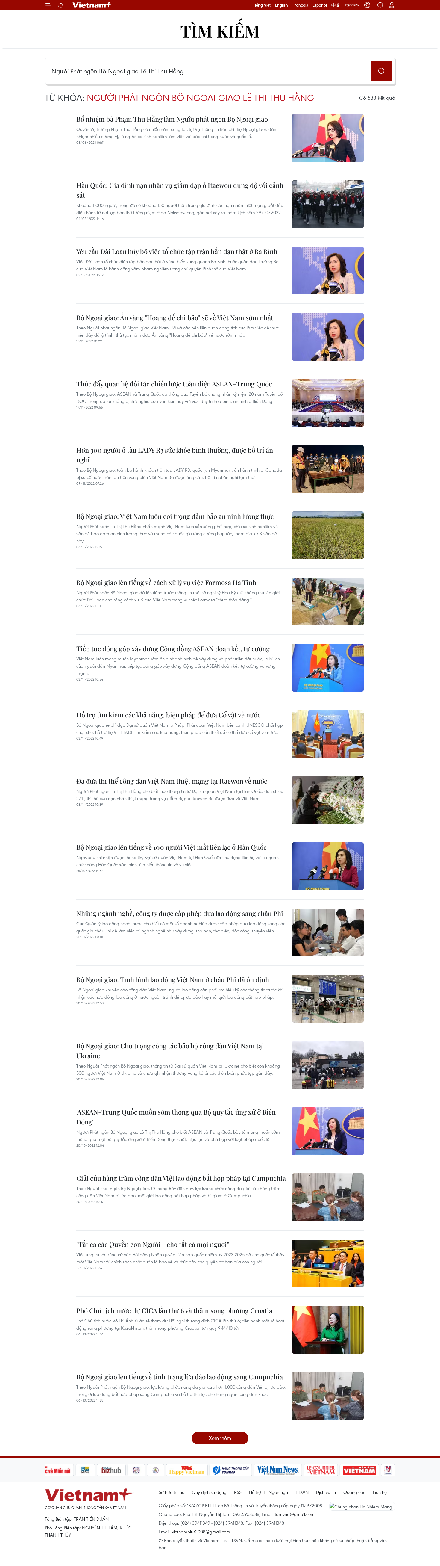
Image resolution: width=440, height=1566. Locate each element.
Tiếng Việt (262, 5)
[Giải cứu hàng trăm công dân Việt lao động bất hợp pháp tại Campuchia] (328, 1197)
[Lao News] (136, 1470)
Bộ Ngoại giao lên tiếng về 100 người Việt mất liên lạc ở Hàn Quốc (171, 847)
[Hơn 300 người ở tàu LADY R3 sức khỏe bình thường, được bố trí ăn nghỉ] (328, 469)
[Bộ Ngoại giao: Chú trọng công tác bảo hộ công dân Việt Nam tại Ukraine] (328, 1065)
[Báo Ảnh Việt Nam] (359, 1470)
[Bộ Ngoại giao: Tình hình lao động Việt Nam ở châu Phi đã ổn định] (328, 999)
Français (300, 5)
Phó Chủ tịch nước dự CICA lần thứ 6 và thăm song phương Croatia (174, 1310)
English (281, 5)
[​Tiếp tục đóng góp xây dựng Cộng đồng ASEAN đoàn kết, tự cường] (328, 668)
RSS (238, 1492)
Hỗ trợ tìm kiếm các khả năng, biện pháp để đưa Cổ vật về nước (168, 714)
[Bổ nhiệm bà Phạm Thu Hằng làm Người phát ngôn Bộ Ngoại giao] (328, 138)
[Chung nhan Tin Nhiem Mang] (362, 1506)
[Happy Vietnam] (187, 1470)
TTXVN (302, 1492)
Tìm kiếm (220, 30)
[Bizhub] (111, 1470)
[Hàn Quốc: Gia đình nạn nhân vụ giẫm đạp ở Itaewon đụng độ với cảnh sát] (328, 204)
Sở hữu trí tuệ (171, 1492)
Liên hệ (380, 1492)
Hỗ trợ (255, 1492)
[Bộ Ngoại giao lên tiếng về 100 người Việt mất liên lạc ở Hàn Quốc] (328, 866)
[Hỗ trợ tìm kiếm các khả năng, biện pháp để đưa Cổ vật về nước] (328, 734)
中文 (335, 5)
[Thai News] (155, 1470)
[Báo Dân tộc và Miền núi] (52, 1470)
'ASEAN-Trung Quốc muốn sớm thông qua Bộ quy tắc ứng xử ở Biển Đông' (176, 1116)
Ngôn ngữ (278, 1492)
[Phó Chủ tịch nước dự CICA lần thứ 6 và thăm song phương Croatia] (328, 1330)
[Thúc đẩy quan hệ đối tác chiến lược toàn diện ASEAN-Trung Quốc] (328, 403)
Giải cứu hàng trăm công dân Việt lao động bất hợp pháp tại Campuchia (181, 1178)
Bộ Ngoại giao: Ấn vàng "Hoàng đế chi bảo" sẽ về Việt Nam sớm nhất (174, 317)
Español (319, 5)
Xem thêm (220, 1438)
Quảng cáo (354, 1492)
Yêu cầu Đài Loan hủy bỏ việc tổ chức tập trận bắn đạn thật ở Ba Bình (176, 251)
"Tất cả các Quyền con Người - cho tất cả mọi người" (152, 1244)
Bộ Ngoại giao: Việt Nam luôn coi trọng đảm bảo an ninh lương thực (175, 516)
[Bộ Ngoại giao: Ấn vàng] (328, 337)
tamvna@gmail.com (295, 1514)
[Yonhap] (231, 1470)
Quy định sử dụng (209, 1492)
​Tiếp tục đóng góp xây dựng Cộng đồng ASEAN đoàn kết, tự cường (173, 648)
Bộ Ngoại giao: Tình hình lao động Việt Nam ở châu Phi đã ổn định (172, 979)
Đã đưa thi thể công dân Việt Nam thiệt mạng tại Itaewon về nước (171, 780)
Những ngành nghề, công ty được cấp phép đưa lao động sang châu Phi (179, 913)
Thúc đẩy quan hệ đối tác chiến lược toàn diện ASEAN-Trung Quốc (174, 383)
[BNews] (85, 1470)
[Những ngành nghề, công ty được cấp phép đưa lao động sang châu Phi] (328, 932)
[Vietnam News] (278, 1470)
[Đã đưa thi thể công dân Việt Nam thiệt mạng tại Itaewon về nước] (328, 800)
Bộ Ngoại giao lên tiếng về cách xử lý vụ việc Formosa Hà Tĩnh (166, 582)
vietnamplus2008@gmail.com (201, 1532)
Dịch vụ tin (326, 1492)
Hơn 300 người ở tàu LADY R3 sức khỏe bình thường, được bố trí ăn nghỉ (174, 454)
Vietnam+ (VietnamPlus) (92, 5)
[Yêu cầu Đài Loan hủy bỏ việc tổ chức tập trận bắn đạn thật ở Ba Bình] (328, 270)
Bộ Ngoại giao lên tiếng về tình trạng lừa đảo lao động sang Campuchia (179, 1376)
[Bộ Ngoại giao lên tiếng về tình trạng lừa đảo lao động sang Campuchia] (328, 1396)
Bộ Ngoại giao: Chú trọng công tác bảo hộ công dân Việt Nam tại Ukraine (170, 1050)
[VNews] (388, 1470)
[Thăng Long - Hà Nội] (367, 5)
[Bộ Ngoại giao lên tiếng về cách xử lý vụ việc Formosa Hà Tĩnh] (328, 601)
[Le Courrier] (321, 1470)
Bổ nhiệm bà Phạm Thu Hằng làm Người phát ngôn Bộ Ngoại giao (172, 118)
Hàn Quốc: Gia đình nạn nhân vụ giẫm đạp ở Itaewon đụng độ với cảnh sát (179, 190)
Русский (352, 5)
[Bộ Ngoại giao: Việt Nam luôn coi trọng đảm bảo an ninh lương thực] (328, 535)
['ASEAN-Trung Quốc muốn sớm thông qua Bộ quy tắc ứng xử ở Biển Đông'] (328, 1131)
